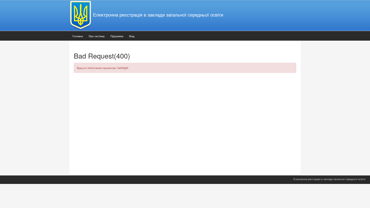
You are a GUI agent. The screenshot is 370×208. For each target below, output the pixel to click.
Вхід (131, 36)
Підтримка (116, 36)
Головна (77, 36)
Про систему (97, 36)
